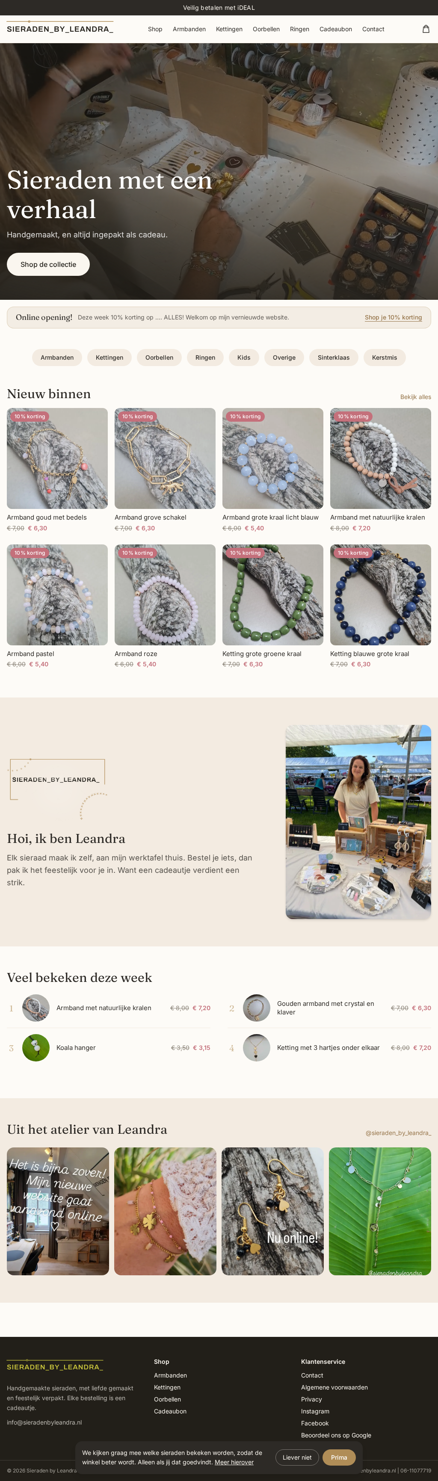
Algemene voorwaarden (334, 1387)
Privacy (311, 1399)
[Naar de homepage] (61, 28)
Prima (339, 1457)
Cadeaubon (336, 29)
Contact (373, 29)
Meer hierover (234, 1462)
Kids (244, 357)
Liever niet (297, 1457)
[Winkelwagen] (426, 29)
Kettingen (229, 29)
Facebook (315, 1423)
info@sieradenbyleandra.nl (44, 1422)
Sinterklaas (334, 357)
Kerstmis (384, 357)
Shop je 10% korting (393, 317)
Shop (155, 29)
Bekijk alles (415, 396)
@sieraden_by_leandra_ (398, 1132)
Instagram (315, 1411)
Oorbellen (266, 29)
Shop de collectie (48, 264)
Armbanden (189, 29)
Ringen (299, 29)
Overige (284, 357)
